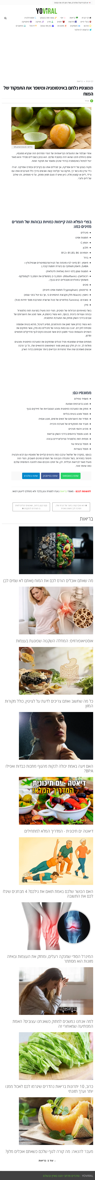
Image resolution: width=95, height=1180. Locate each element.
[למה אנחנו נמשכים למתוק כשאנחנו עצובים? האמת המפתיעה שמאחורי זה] (47, 991)
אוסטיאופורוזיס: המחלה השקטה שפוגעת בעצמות (54, 640)
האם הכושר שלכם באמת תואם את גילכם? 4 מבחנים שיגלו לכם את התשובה (48, 894)
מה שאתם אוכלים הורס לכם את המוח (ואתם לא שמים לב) (48, 580)
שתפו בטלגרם (31, 475)
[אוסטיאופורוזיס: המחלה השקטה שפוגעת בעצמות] (47, 610)
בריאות (63, 491)
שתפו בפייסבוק (50, 475)
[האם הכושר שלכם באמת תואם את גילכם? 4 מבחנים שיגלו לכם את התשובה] (47, 861)
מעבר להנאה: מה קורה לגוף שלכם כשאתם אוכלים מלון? (49, 1151)
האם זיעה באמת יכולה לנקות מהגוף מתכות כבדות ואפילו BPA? (49, 768)
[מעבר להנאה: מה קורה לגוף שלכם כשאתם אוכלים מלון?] (47, 1121)
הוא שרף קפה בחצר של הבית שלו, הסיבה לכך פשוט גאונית (70, 507)
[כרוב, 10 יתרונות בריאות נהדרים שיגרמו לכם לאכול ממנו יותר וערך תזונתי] (47, 1056)
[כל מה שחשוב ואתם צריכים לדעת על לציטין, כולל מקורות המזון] (47, 671)
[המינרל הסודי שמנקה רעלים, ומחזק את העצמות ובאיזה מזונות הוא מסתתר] (47, 926)
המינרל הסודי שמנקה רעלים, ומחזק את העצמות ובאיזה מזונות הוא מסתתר (50, 959)
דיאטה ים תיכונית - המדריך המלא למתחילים (58, 831)
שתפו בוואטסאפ (71, 475)
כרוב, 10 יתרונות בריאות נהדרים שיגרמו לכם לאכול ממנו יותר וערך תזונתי (49, 1089)
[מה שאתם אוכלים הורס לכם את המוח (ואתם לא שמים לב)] (47, 550)
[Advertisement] (47, 55)
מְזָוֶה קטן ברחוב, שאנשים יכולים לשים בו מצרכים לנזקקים (31, 507)
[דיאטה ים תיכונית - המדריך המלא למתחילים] (47, 801)
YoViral (87, 1176)
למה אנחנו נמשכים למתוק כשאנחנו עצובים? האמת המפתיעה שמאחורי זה (53, 1024)
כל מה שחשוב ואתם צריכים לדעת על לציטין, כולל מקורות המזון (49, 703)
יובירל (87, 101)
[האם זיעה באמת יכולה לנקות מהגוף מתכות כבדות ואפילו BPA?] (47, 736)
